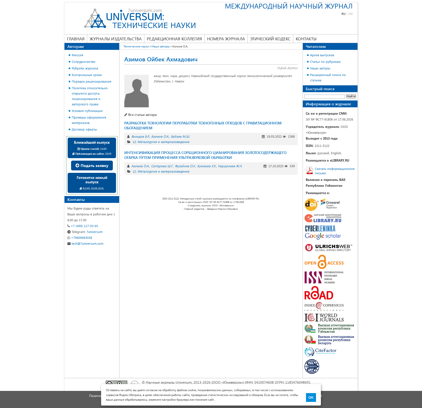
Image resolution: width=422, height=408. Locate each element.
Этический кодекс (270, 38)
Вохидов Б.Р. (140, 136)
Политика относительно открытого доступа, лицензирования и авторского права (90, 96)
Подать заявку (94, 165)
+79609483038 (81, 237)
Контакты (306, 38)
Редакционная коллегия (174, 38)
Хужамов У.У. (206, 166)
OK (311, 397)
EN (350, 13)
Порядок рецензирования (91, 81)
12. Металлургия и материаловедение (161, 142)
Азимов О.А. (160, 136)
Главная (75, 38)
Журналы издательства (116, 38)
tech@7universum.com (87, 243)
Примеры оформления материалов (89, 120)
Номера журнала (226, 38)
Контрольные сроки (87, 75)
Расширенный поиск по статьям (328, 77)
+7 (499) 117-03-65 (84, 226)
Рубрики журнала (85, 68)
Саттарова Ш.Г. (162, 166)
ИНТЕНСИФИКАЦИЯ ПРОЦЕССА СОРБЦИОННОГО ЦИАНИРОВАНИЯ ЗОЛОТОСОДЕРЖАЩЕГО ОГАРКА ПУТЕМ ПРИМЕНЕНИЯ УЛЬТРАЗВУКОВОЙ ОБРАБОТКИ (205, 155)
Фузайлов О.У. (185, 166)
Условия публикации (87, 111)
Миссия (77, 55)
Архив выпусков (322, 55)
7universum (87, 232)
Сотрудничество (83, 61)
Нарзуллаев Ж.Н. (230, 166)
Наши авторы (320, 68)
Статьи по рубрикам (325, 61)
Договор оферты (84, 129)
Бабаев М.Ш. (180, 136)
